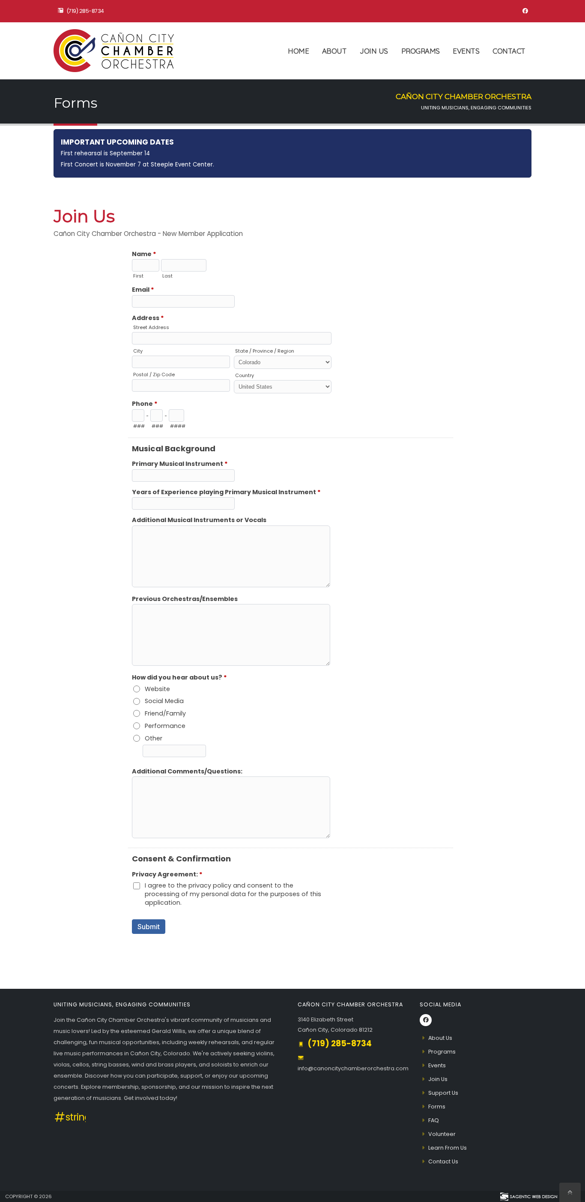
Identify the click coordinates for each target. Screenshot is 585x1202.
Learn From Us (447, 1147)
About (334, 50)
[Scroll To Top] (570, 1192)
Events (466, 50)
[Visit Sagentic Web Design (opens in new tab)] (528, 1196)
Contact (508, 50)
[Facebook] (525, 11)
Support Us (443, 1092)
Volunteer (442, 1134)
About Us (440, 1038)
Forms (436, 1106)
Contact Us (443, 1161)
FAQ (433, 1120)
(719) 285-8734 (85, 11)
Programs (420, 50)
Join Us (374, 50)
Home (298, 50)
